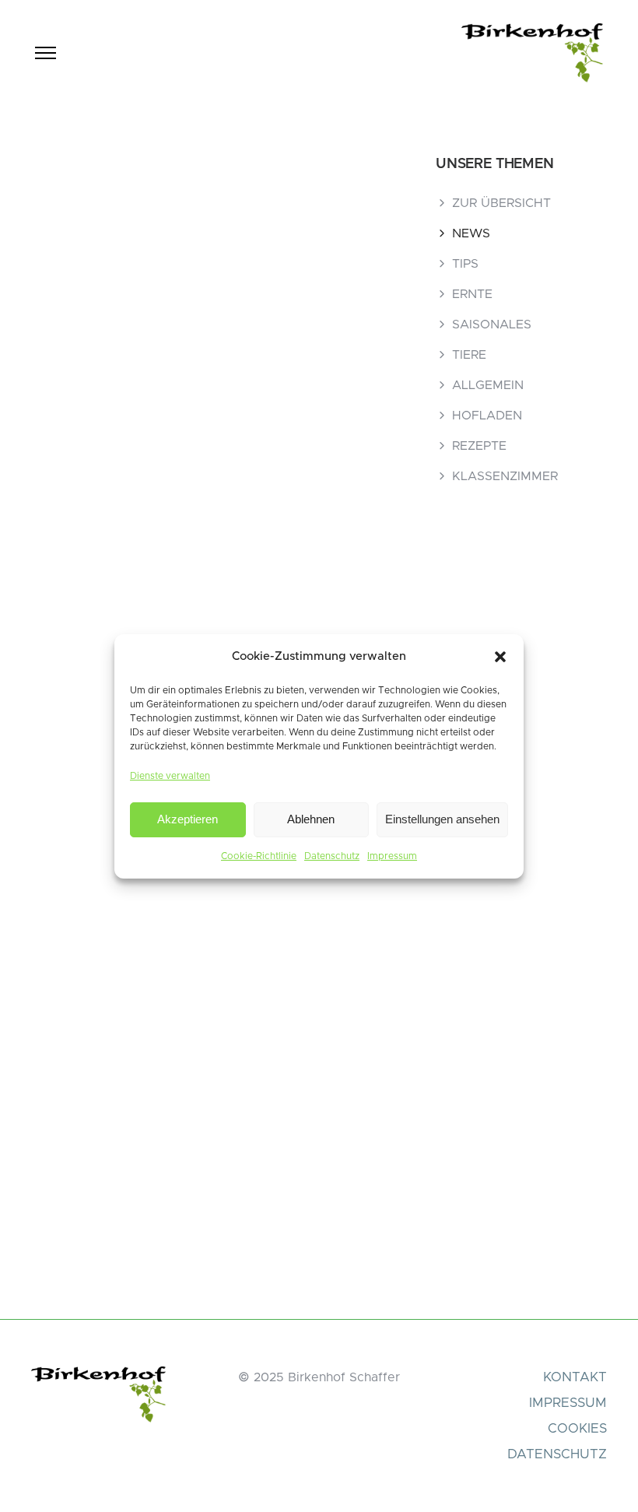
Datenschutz (331, 856)
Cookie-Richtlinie (258, 856)
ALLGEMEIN (488, 385)
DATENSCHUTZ (557, 1454)
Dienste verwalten (170, 776)
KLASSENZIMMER (505, 476)
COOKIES (577, 1428)
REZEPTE (479, 446)
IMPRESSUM (568, 1402)
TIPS (465, 264)
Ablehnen (311, 819)
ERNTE (472, 294)
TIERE (469, 355)
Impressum (392, 856)
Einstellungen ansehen (442, 819)
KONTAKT (575, 1377)
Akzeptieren (187, 819)
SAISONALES (491, 324)
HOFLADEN (487, 415)
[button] (500, 657)
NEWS (471, 233)
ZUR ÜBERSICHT (501, 203)
